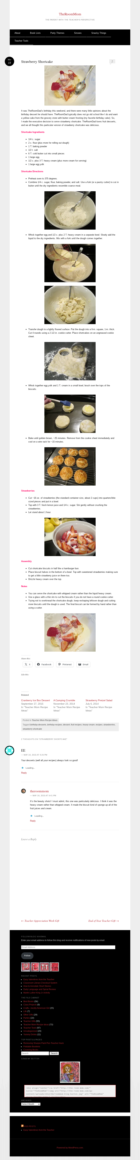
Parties (26, 1018)
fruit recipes (76, 724)
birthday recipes (54, 724)
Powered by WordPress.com (70, 1148)
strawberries (109, 724)
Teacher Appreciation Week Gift (40, 920)
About (17, 33)
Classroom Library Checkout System (40, 983)
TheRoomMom (70, 14)
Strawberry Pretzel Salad (99, 700)
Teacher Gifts (29, 1021)
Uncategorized (30, 1031)
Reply (24, 773)
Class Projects (30, 1004)
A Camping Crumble (64, 700)
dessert (66, 724)
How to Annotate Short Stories (37, 986)
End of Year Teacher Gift (103, 920)
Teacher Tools (21, 41)
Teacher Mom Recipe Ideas (44, 720)
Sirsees (78, 33)
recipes (99, 724)
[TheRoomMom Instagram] (54, 971)
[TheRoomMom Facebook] (35, 971)
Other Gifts (28, 1015)
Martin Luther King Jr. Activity (36, 993)
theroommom (39, 791)
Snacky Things (98, 33)
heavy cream (89, 724)
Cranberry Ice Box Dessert (35, 700)
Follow (27, 955)
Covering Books (30, 1050)
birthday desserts (38, 724)
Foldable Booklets (31, 1046)
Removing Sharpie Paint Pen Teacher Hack (43, 1043)
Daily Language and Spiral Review (39, 989)
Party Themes (57, 33)
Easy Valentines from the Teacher (38, 979)
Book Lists (35, 33)
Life (25, 1011)
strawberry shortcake (32, 729)
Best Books (28, 1001)
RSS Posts (30, 1126)
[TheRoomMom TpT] (44, 971)
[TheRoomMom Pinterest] (25, 971)
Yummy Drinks (30, 1034)
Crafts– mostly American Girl (36, 1008)
